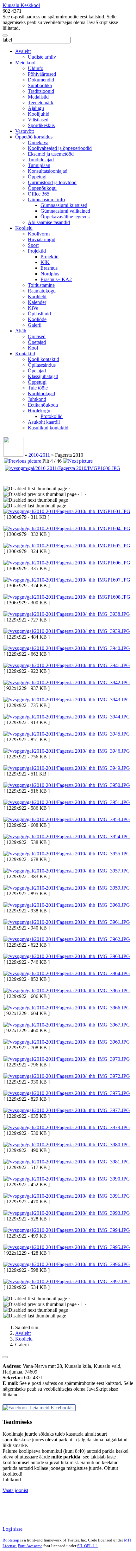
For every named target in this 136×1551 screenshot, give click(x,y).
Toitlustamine (41, 285)
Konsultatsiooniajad (47, 171)
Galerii (34, 325)
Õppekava (38, 142)
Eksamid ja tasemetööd (51, 154)
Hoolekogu (39, 410)
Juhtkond (37, 399)
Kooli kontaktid (43, 359)
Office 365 (38, 193)
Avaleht (23, 51)
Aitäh (20, 330)
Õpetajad (37, 342)
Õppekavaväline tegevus (65, 216)
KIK (45, 262)
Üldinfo (35, 68)
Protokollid (51, 416)
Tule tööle (38, 387)
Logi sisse (12, 1529)
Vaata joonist (15, 1490)
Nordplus (49, 273)
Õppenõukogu (42, 188)
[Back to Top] (5, 1357)
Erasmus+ (50, 268)
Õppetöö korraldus (34, 136)
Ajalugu (36, 108)
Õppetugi (37, 176)
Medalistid (38, 97)
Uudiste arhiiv (42, 57)
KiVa (33, 308)
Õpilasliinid (39, 313)
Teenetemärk (40, 102)
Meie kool (25, 62)
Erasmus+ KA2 (56, 279)
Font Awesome (30, 1545)
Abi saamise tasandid (49, 222)
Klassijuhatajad (43, 376)
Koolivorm (39, 233)
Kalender (37, 302)
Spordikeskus (41, 125)
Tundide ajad (41, 159)
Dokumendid (41, 79)
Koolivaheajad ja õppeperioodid (60, 148)
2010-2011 (39, 455)
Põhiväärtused (42, 74)
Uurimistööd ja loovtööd (52, 182)
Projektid (37, 251)
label (7, 39)
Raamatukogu (42, 290)
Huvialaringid (41, 239)
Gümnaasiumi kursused (63, 205)
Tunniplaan (39, 165)
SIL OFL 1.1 (87, 1545)
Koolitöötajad (41, 393)
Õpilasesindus (42, 365)
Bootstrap (11, 1540)
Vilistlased (38, 119)
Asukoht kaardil (44, 422)
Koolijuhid (38, 114)
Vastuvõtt (24, 131)
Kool (33, 348)
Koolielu (24, 228)
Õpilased (37, 336)
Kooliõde (37, 319)
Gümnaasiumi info (46, 199)
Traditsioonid (41, 91)
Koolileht (37, 296)
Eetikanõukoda (43, 405)
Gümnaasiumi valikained (65, 211)
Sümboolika (40, 85)
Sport (33, 245)
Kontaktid (25, 353)
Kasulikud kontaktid (48, 427)
